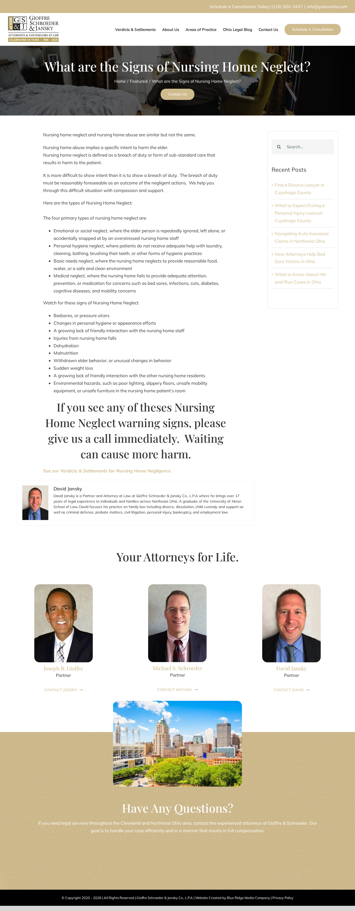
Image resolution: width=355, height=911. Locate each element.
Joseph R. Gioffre (63, 668)
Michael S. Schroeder (177, 667)
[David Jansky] (291, 586)
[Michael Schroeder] (177, 586)
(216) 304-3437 (287, 6)
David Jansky (291, 668)
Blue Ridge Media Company (248, 898)
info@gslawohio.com (327, 6)
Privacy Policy (282, 898)
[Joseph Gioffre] (63, 586)
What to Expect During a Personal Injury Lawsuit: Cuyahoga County (300, 213)
